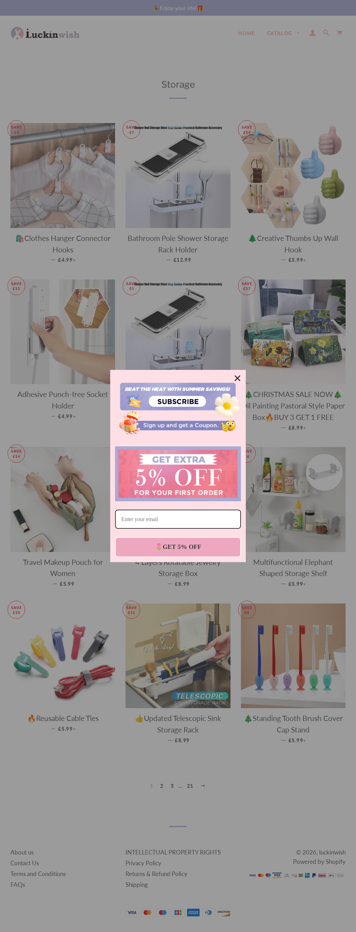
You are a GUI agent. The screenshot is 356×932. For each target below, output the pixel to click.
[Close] (237, 378)
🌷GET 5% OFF (178, 546)
